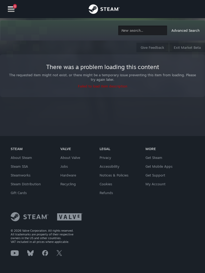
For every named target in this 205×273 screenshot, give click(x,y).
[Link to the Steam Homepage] (104, 9)
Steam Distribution (26, 184)
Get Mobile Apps (158, 166)
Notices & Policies (114, 175)
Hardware (68, 175)
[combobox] (142, 30)
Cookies (106, 184)
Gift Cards (19, 193)
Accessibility (109, 166)
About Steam (21, 157)
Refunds (106, 193)
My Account (155, 184)
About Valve (70, 157)
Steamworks (20, 175)
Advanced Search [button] (185, 30)
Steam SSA (19, 166)
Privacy (105, 157)
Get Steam (153, 157)
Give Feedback (152, 47)
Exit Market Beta (187, 47)
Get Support (155, 175)
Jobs (64, 166)
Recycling (68, 184)
